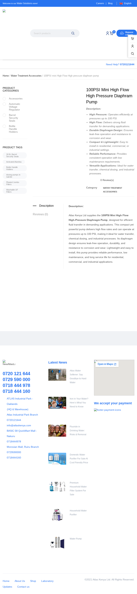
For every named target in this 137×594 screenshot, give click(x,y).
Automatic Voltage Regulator (14, 106)
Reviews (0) (40, 214)
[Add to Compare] (85, 306)
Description (46, 205)
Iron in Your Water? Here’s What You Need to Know (79, 402)
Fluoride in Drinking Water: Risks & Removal (78, 430)
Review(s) (107, 180)
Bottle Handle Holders (13, 129)
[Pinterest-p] (25, 338)
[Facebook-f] (8, 338)
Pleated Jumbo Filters (12, 183)
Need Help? (120, 64)
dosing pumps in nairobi (13, 176)
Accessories (15, 98)
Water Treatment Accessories (26, 75)
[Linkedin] (41, 338)
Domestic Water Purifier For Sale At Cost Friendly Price (79, 458)
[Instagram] (33, 338)
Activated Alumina (13, 162)
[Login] (107, 33)
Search (73, 33)
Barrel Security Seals (13, 118)
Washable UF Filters (12, 191)
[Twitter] (17, 338)
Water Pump (76, 538)
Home (6, 75)
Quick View (93, 306)
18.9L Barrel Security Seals (12, 155)
